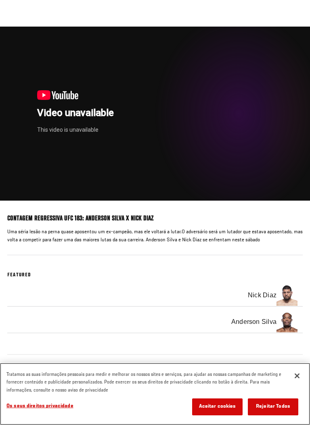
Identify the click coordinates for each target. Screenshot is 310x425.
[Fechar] (297, 376)
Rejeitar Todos (273, 406)
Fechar (295, 42)
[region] (155, 394)
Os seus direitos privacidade (39, 406)
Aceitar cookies (217, 406)
